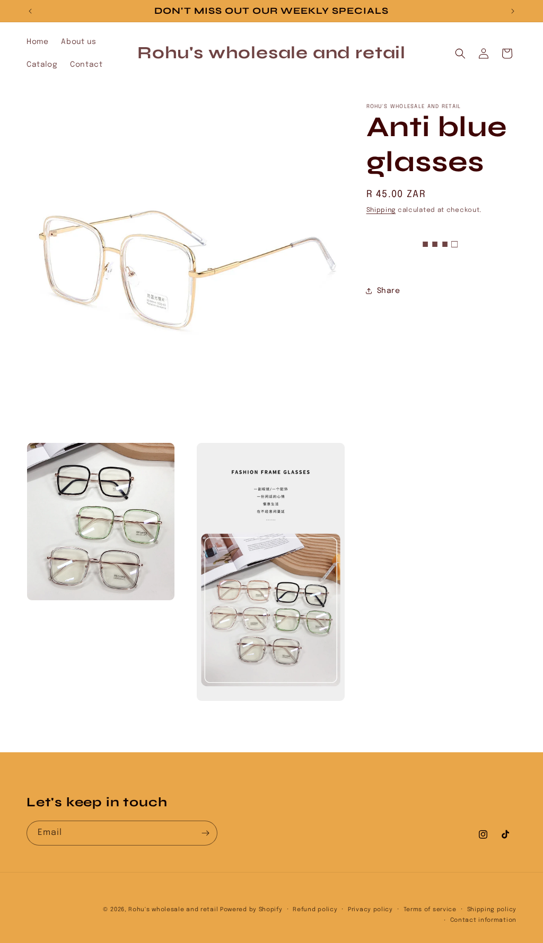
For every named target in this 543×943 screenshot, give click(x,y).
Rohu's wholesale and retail (173, 909)
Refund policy (315, 909)
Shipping (381, 210)
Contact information (483, 920)
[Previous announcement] (30, 11)
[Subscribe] (205, 833)
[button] (460, 53)
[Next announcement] (512, 11)
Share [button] (388, 291)
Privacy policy (370, 909)
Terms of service (430, 909)
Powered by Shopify (251, 909)
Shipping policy (492, 909)
